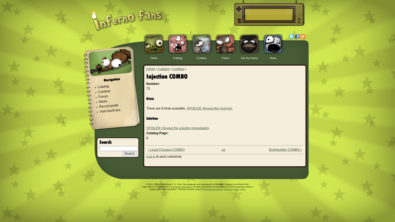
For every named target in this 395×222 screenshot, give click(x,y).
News (103, 101)
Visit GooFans (110, 110)
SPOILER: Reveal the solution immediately (177, 128)
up (223, 149)
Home (150, 69)
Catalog (163, 69)
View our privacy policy (234, 189)
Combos (178, 69)
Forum (103, 96)
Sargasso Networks (213, 189)
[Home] (126, 17)
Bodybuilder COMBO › (285, 149)
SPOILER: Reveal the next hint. (210, 108)
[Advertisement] (269, 14)
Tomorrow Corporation (181, 187)
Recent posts (108, 106)
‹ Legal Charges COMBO (166, 149)
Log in (150, 156)
